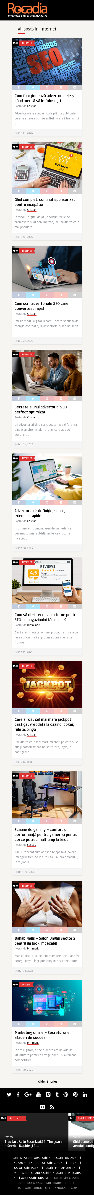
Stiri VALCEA (22, 1178)
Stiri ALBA (20, 1158)
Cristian (32, 106)
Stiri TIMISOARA (69, 1173)
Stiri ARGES (50, 1158)
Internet (26, 43)
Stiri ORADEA (33, 1173)
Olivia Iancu (34, 625)
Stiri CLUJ (53, 1163)
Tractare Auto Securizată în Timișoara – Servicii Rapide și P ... (34, 1144)
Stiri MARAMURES (60, 1168)
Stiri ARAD (35, 1158)
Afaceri (26, 984)
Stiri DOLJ (67, 1163)
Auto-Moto (16, 1118)
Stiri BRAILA (39, 1178)
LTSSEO (9, 1137)
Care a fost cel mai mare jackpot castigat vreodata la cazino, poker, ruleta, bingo (44, 724)
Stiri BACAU (66, 1158)
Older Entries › (48, 1082)
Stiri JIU (42, 1168)
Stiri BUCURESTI (35, 1163)
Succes (31, 844)
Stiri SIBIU (50, 1173)
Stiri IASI (30, 1168)
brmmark (33, 948)
